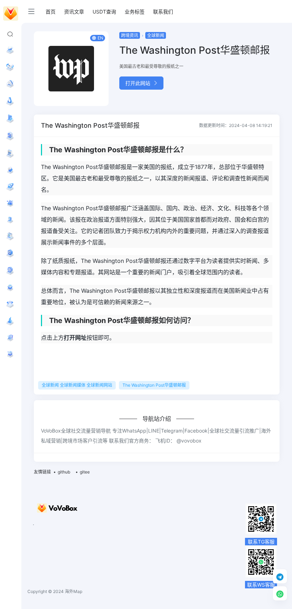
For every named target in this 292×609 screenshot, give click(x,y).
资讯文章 (74, 12)
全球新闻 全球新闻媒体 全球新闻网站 (77, 385)
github (64, 472)
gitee (85, 472)
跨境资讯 (129, 35)
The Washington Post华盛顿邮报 (154, 385)
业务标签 (135, 12)
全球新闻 (155, 35)
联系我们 (163, 12)
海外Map (73, 591)
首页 (51, 12)
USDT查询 (104, 12)
